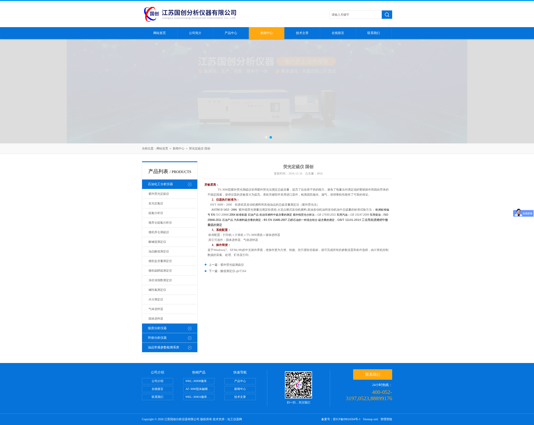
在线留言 (338, 33)
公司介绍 (157, 381)
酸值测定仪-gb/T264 (233, 271)
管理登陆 (386, 419)
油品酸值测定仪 (159, 251)
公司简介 (195, 33)
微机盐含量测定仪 (160, 261)
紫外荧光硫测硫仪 (232, 264)
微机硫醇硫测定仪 (160, 270)
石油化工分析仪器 (160, 184)
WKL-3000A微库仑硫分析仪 (199, 396)
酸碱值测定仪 (157, 241)
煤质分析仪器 (157, 328)
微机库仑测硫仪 (159, 232)
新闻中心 (266, 33)
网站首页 (159, 33)
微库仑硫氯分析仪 (160, 222)
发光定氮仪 (156, 203)
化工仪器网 (234, 419)
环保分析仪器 (157, 337)
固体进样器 (156, 318)
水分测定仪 (156, 299)
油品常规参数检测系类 (163, 347)
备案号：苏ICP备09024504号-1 (340, 419)
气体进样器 (156, 309)
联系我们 (373, 33)
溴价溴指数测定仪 (160, 280)
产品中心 (231, 33)
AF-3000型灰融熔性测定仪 (199, 389)
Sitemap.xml (370, 419)
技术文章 (302, 33)
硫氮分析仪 (156, 213)
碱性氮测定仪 (157, 289)
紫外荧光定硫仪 (159, 193)
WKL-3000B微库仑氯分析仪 (199, 381)
